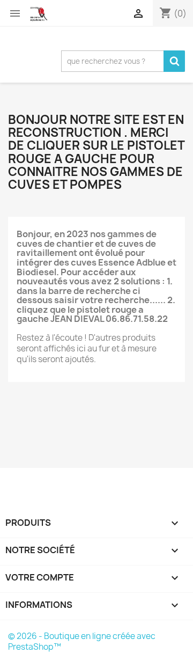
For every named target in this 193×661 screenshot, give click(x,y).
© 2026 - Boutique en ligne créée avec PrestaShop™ (81, 641)
